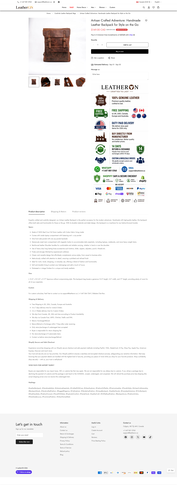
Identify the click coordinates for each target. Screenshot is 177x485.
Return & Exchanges (67, 434)
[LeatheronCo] (24, 7)
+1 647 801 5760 (129, 430)
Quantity (94, 40)
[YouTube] (144, 437)
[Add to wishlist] (146, 20)
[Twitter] (138, 437)
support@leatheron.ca (130, 433)
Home (64, 7)
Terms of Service (65, 448)
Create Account (97, 430)
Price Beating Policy (98, 441)
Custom (112, 7)
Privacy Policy (65, 441)
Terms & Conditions (66, 444)
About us (63, 427)
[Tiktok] (150, 437)
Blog (61, 455)
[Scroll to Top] (173, 473)
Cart (93, 434)
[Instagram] (54, 2)
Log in (94, 427)
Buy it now (120, 51)
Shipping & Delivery (67, 437)
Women (102, 7)
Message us (95, 69)
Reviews (94, 437)
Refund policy (65, 451)
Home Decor (81, 7)
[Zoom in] (81, 22)
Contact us (63, 430)
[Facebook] (59, 2)
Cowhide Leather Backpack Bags (65, 13)
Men (92, 7)
